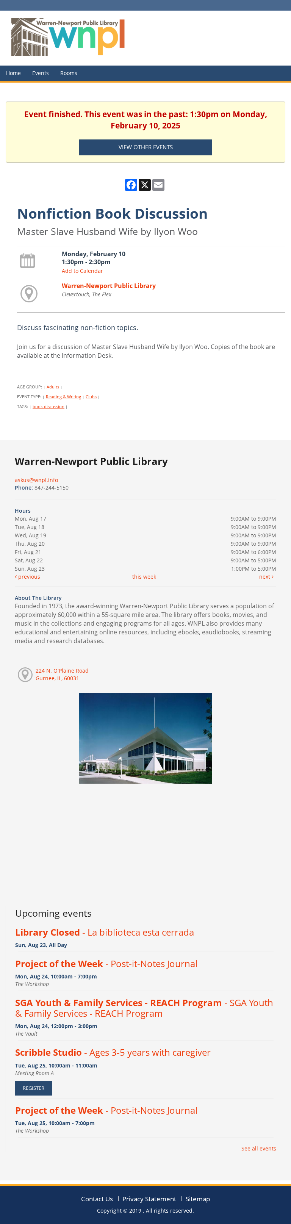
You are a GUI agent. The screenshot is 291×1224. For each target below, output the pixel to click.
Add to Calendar (82, 270)
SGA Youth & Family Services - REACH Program (144, 1008)
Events (40, 73)
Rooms (68, 73)
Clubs (91, 396)
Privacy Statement (149, 1198)
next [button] (265, 576)
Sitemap (198, 1198)
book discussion (48, 406)
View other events (146, 147)
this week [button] (144, 576)
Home (13, 73)
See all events (258, 1148)
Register (33, 1088)
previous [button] (28, 576)
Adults (53, 387)
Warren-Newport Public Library (109, 286)
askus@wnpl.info (36, 480)
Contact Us (97, 1198)
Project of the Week (106, 964)
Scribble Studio (113, 1052)
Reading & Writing (63, 396)
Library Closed (104, 932)
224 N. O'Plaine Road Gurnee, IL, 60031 (62, 674)
